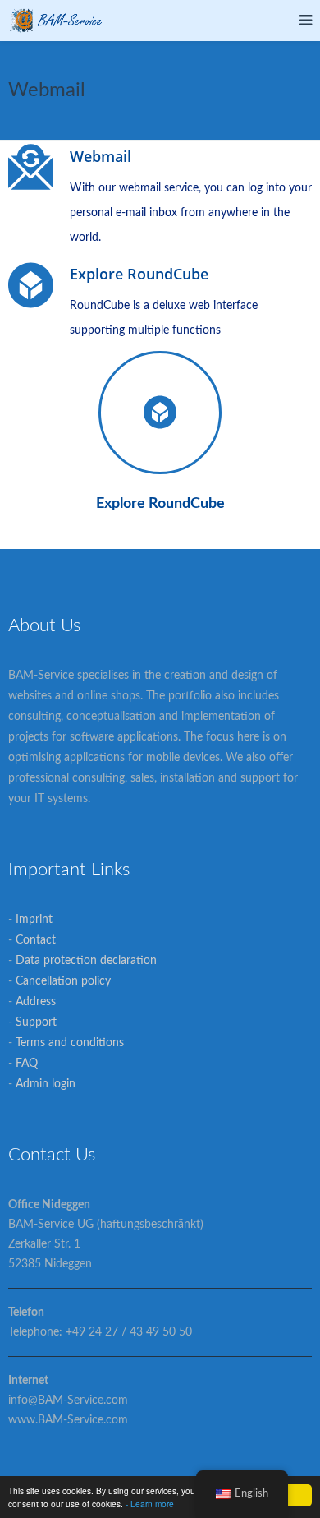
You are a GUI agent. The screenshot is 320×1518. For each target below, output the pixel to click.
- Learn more (150, 1503)
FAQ (27, 1063)
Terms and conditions (70, 1043)
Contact (36, 940)
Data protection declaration (86, 961)
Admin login (45, 1084)
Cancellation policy (63, 981)
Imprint (34, 919)
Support (36, 1022)
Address (36, 1002)
